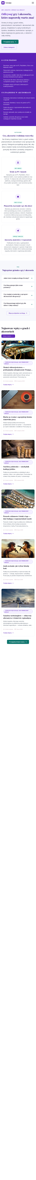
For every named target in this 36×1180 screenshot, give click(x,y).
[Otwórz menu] (33, 3)
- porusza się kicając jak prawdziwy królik (16, 363)
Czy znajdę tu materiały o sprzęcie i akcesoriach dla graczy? (16, 295)
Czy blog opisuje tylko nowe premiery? (13, 286)
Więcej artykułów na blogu (17, 313)
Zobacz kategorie (9, 47)
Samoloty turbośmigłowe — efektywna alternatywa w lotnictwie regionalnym (17, 616)
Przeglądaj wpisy (9, 42)
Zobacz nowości (7, 336)
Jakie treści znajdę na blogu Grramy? (16, 278)
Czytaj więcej (7, 384)
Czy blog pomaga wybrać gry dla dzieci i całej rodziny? (15, 304)
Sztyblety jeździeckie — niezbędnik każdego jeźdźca (16, 467)
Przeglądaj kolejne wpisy (17, 642)
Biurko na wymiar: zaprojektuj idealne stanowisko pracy (17, 418)
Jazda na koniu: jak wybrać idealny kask (16, 567)
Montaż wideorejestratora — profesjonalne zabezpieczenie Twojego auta (17, 369)
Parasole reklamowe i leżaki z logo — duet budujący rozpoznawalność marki (17, 517)
